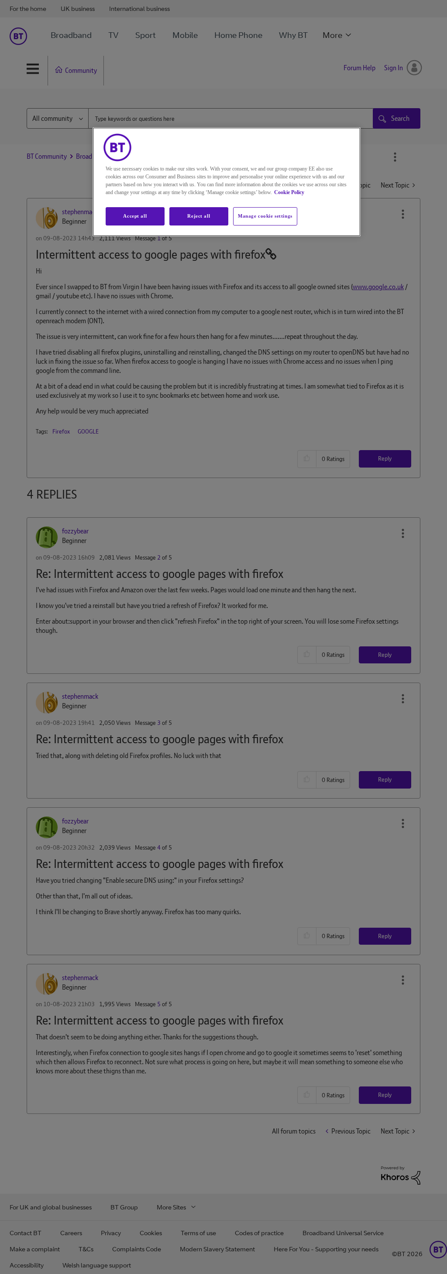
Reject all (198, 216)
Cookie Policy (289, 192)
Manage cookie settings (265, 216)
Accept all (135, 216)
